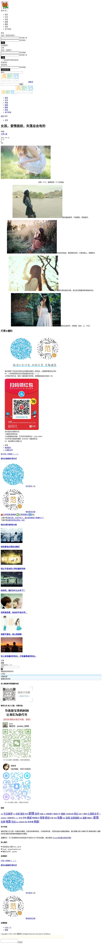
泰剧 (81, 818)
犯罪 (3, 822)
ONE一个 (8, 927)
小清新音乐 (10, 818)
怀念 (20, 818)
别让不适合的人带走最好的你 (13, 569)
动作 (37, 813)
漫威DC (90, 818)
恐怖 (24, 818)
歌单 (64, 818)
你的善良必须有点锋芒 (10, 547)
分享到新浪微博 (9, 515)
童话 (17, 822)
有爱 (55, 818)
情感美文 (35, 818)
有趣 (59, 817)
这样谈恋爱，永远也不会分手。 (14, 612)
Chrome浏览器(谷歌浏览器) (61, 838)
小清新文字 (9, 450)
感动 (47, 817)
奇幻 (76, 813)
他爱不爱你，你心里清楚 (11, 634)
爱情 (96, 817)
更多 (33, 515)
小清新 (84, 814)
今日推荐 (8, 813)
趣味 (6, 24)
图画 (6, 22)
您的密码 (22, 40)
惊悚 (42, 817)
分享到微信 (23, 515)
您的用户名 (23, 38)
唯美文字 (57, 814)
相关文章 (4, 525)
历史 (45, 814)
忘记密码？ (5, 45)
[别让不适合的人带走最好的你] (12, 564)
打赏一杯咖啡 (18, 483)
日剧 (51, 818)
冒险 (22, 814)
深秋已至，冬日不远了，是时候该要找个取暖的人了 (25, 518)
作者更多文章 (12, 525)
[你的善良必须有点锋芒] (12, 542)
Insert (20, 942)
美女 (26, 822)
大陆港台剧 (70, 814)
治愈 (68, 817)
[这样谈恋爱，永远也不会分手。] (12, 608)
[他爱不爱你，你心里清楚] (12, 630)
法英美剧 (75, 817)
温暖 (84, 818)
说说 (6, 26)
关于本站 (8, 29)
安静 (80, 814)
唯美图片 (8, 448)
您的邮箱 (22, 52)
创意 (26, 814)
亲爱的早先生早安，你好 (16, 520)
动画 (41, 814)
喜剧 (63, 814)
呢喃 (6, 930)
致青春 (31, 822)
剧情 (31, 813)
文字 (6, 17)
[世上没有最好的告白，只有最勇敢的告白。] (12, 652)
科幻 (14, 822)
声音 (6, 19)
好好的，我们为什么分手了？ (13, 590)
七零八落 (4, 134)
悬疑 (29, 817)
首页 (6, 14)
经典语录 (21, 822)
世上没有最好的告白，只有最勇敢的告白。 (19, 656)
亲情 (2, 814)
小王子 (17, 818)
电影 (8, 821)
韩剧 (36, 821)
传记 (14, 814)
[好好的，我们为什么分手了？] (12, 586)
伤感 (18, 814)
